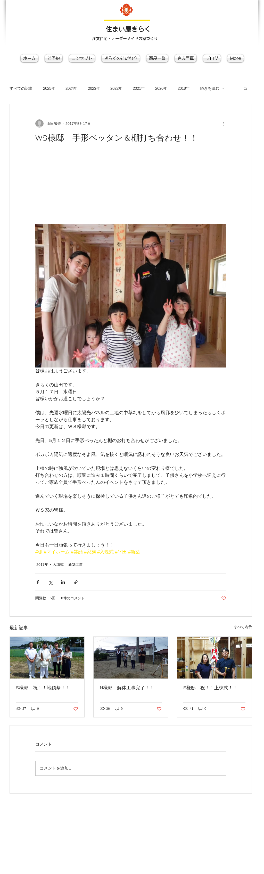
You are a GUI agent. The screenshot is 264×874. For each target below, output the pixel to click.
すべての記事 (21, 88)
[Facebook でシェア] (37, 582)
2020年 (161, 88)
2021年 (139, 88)
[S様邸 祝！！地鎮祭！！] (47, 658)
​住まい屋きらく (128, 29)
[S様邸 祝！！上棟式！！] (214, 658)
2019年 (184, 88)
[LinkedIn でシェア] (63, 582)
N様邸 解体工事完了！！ (127, 687)
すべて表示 (243, 627)
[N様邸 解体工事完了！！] (131, 658)
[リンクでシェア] (75, 582)
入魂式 (58, 564)
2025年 (49, 88)
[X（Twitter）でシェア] (50, 582)
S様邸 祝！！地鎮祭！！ (43, 687)
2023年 (94, 88)
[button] (245, 88)
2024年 (71, 88)
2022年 (116, 88)
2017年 (42, 564)
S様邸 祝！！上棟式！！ (210, 687)
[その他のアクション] (223, 123)
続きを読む (209, 88)
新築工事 (75, 564)
